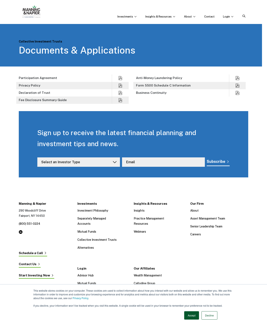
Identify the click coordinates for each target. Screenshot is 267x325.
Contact (209, 16)
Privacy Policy (80, 298)
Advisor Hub (85, 275)
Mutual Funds (86, 231)
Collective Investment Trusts (97, 239)
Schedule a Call (31, 253)
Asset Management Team (207, 218)
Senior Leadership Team (206, 226)
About (194, 210)
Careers (195, 234)
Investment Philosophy (92, 210)
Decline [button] (209, 315)
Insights (139, 210)
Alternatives (85, 247)
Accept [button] (191, 315)
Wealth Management (148, 275)
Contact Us (28, 264)
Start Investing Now (34, 275)
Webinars (140, 231)
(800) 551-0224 (29, 223)
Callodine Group (144, 283)
